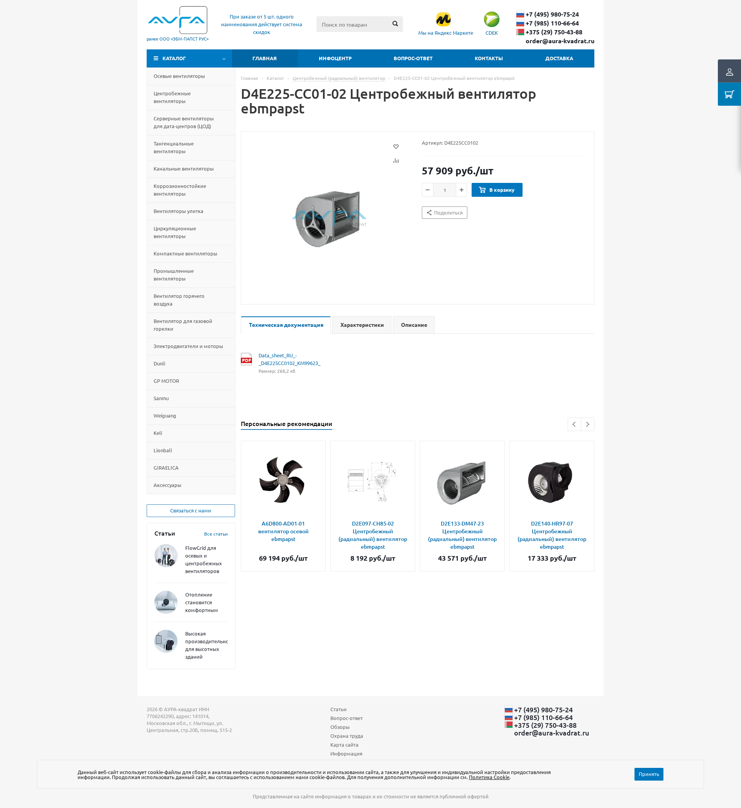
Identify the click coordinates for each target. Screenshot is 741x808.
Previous (574, 424)
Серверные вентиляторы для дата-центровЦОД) (184, 122)
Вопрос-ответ (413, 58)
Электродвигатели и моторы (188, 346)
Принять (649, 774)
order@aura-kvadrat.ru (560, 40)
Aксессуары (167, 485)
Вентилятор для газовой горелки (183, 325)
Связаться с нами (190, 510)
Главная (264, 58)
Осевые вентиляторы (179, 76)
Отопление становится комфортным (201, 602)
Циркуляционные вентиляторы (175, 232)
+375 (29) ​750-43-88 (554, 32)
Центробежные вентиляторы (172, 97)
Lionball (163, 450)
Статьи (338, 709)
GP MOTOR (166, 380)
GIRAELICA (166, 467)
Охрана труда (346, 735)
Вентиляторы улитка (178, 211)
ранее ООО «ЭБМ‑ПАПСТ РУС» (177, 38)
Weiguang (165, 415)
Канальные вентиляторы (184, 168)
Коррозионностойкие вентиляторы (180, 190)
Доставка (559, 58)
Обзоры (340, 726)
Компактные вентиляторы (185, 253)
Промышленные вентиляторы (174, 274)
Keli (158, 432)
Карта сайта (344, 744)
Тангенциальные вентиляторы (174, 147)
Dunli (159, 363)
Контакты (489, 58)
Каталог (174, 58)
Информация (346, 753)
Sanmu (161, 398)
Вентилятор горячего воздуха (179, 299)
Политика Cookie (489, 777)
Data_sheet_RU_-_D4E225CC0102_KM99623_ (289, 359)
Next (587, 424)
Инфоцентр (335, 58)
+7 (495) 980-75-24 (552, 14)
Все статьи (216, 534)
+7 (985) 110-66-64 (552, 23)
